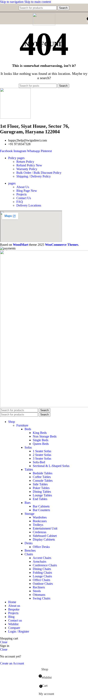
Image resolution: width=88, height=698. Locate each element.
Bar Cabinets (41, 506)
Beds (28, 429)
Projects (21, 194)
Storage (29, 513)
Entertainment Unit (45, 528)
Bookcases (40, 521)
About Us (22, 187)
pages (12, 183)
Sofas (28, 447)
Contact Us (23, 198)
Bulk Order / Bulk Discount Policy (38, 172)
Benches (30, 550)
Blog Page (26, 190)
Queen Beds (41, 444)
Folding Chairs (42, 572)
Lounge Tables (42, 495)
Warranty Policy (26, 169)
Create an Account (12, 663)
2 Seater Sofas (42, 455)
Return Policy (25, 161)
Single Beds (40, 440)
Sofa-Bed (39, 462)
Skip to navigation (12, 1)
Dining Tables (42, 491)
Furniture (22, 425)
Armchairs (39, 561)
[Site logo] (44, 24)
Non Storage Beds (44, 436)
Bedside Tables (42, 473)
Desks (29, 543)
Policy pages (16, 158)
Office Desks (41, 547)
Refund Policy (29, 165)
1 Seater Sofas (42, 451)
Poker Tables (41, 488)
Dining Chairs (42, 569)
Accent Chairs (42, 558)
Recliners (39, 587)
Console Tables (43, 480)
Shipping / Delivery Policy (33, 176)
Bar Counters (41, 510)
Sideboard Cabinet (45, 536)
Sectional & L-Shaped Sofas (51, 466)
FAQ (19, 201)
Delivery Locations (28, 205)
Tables (29, 469)
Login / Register (18, 631)
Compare (14, 628)
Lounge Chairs (42, 576)
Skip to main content (37, 1)
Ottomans (39, 594)
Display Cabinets (44, 539)
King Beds (40, 432)
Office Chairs (41, 580)
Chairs (29, 554)
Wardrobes (40, 517)
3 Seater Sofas (42, 458)
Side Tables (40, 484)
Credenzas (39, 532)
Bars (27, 502)
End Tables (40, 499)
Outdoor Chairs (43, 583)
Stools (37, 591)
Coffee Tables (42, 477)
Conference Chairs (45, 565)
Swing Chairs (41, 598)
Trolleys (38, 524)
